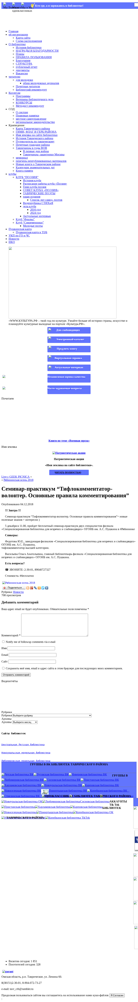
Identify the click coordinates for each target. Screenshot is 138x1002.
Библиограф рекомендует (31, 89)
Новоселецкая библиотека (20, 812)
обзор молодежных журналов (41, 83)
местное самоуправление (31, 118)
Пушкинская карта (20, 229)
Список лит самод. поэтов (46, 199)
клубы (12, 173)
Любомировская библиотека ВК (24, 779)
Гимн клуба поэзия (34, 186)
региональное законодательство (35, 122)
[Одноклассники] (39, 588)
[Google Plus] (32, 588)
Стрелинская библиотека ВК (23, 796)
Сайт (4, 661)
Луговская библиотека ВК (52, 774)
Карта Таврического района (33, 128)
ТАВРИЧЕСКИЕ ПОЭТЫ (39, 193)
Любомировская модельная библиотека (25, 760)
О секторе (22, 112)
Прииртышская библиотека (56, 812)
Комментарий (10, 635)
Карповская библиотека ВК (102, 785)
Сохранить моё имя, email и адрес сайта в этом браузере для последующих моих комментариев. (64, 668)
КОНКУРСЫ (24, 102)
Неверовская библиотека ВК (89, 774)
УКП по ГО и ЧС (19, 235)
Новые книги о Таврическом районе (38, 164)
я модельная (26, 752)
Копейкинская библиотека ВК (109, 790)
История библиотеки (29, 47)
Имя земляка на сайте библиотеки (37, 135)
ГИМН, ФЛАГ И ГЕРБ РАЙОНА (36, 131)
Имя (4, 648)
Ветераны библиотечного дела (34, 99)
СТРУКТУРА (24, 63)
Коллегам (14, 92)
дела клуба (29, 206)
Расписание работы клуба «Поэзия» (45, 183)
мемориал (22, 157)
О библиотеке (17, 44)
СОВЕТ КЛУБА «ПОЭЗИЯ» (41, 190)
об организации (18, 34)
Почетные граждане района (33, 144)
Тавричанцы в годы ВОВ (31, 147)
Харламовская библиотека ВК (22, 785)
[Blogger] (28, 588)
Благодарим (23, 60)
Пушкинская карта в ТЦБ (31, 232)
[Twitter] (43, 588)
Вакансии (22, 73)
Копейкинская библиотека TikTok (69, 817)
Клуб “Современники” (30, 222)
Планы (20, 53)
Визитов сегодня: (20, 961)
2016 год (35, 209)
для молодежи (24, 79)
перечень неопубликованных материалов (41, 160)
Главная (13, 31)
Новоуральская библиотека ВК (63, 785)
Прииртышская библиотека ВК (68, 790)
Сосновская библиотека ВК (64, 779)
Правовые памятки (27, 115)
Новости (14, 238)
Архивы (6, 722)
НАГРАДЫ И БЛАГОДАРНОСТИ (37, 50)
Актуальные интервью (37, 216)
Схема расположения (29, 41)
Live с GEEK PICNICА (15, 476)
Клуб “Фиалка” (25, 219)
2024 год (35, 212)
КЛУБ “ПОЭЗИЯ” (27, 177)
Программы (23, 96)
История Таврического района (34, 138)
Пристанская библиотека (19, 806)
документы (22, 70)
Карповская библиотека (87, 806)
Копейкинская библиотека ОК (94, 812)
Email (4, 654)
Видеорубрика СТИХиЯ (38, 203)
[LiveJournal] (35, 588)
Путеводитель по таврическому (35, 141)
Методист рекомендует (30, 105)
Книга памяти (24, 170)
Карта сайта (23, 37)
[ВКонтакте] (47, 588)
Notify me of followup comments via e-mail (30, 641)
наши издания (31, 196)
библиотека (42, 752)
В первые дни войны (36, 151)
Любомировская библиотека (62, 801)
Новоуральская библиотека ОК (23, 801)
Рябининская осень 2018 (18, 479)
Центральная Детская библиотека (23, 744)
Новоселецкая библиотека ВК (22, 790)
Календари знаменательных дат (35, 167)
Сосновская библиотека (94, 801)
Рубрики (6, 715)
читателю (14, 76)
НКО (12, 242)
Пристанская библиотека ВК (101, 779)
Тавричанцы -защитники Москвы (44, 154)
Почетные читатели (28, 86)
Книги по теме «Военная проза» (69, 440)
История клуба (32, 180)
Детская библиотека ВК (19, 774)
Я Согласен (117, 995)
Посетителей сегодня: (22, 964)
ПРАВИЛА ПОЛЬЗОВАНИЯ (34, 57)
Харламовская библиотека (54, 806)
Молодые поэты (33, 225)
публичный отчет (26, 66)
